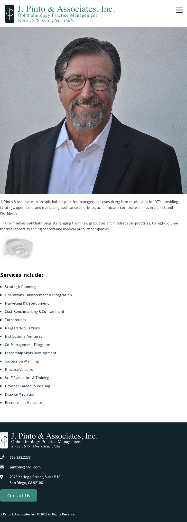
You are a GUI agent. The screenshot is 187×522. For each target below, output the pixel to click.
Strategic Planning (21, 286)
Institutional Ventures (23, 336)
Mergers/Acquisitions (22, 328)
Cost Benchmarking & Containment (35, 311)
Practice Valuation (20, 369)
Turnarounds (15, 319)
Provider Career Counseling (27, 385)
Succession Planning (22, 361)
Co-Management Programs (28, 344)
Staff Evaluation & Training (27, 377)
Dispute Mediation (20, 394)
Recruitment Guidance (23, 402)
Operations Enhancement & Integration (38, 294)
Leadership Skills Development (30, 352)
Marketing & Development (27, 303)
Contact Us (18, 495)
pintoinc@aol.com (25, 467)
